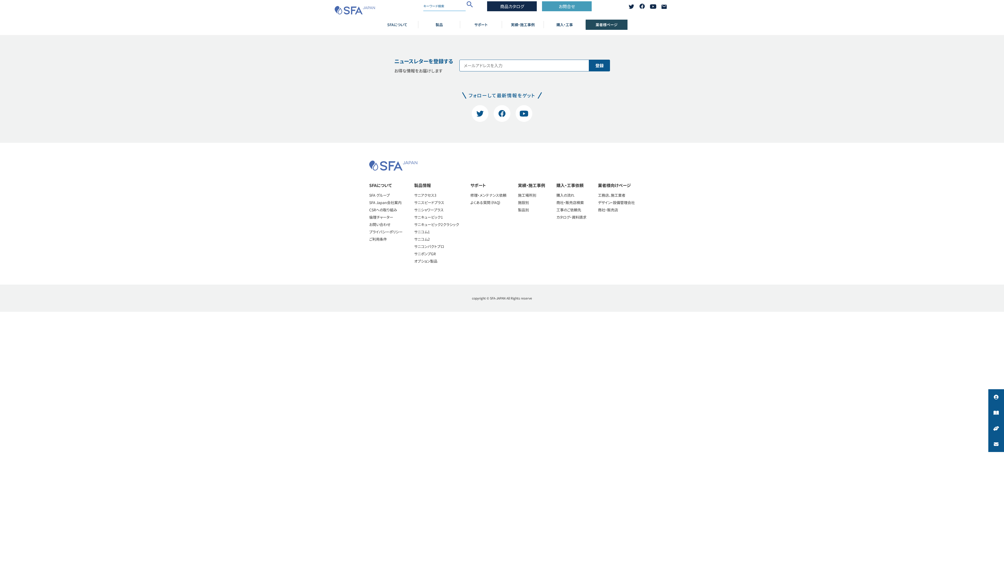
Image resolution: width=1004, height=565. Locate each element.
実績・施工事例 (523, 24)
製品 (439, 24)
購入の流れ (565, 195)
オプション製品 (425, 261)
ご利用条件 (378, 239)
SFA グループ (379, 195)
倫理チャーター (381, 217)
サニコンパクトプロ (429, 246)
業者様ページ (607, 24)
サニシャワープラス (429, 209)
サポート (481, 24)
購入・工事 (564, 24)
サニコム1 (422, 231)
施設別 (523, 202)
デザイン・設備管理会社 (616, 202)
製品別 (523, 209)
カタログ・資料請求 (571, 217)
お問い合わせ (379, 224)
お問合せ (567, 6)
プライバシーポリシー (386, 231)
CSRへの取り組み (383, 209)
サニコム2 (422, 239)
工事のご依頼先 (568, 209)
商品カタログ (512, 6)
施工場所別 (527, 195)
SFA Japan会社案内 (385, 202)
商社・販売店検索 (570, 202)
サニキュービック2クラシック (436, 224)
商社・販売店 (608, 209)
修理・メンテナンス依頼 (488, 195)
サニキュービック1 (428, 217)
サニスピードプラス (429, 202)
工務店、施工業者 (611, 195)
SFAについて (397, 24)
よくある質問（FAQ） (485, 202)
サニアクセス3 (425, 195)
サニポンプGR (425, 253)
